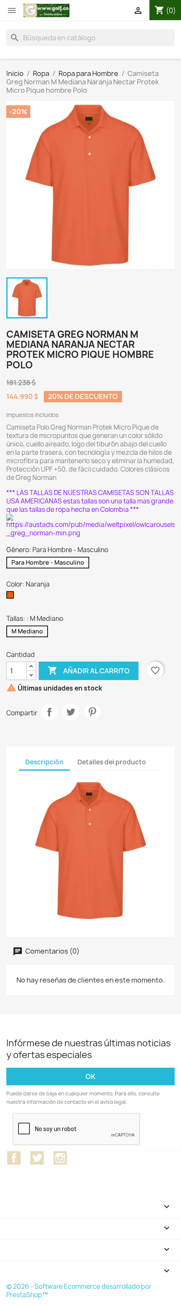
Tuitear (70, 712)
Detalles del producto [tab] (111, 762)
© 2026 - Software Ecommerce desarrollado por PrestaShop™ (79, 1290)
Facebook (14, 1158)
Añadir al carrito (89, 670)
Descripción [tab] (44, 762)
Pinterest (92, 712)
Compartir (49, 712)
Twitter (37, 1158)
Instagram (60, 1158)
